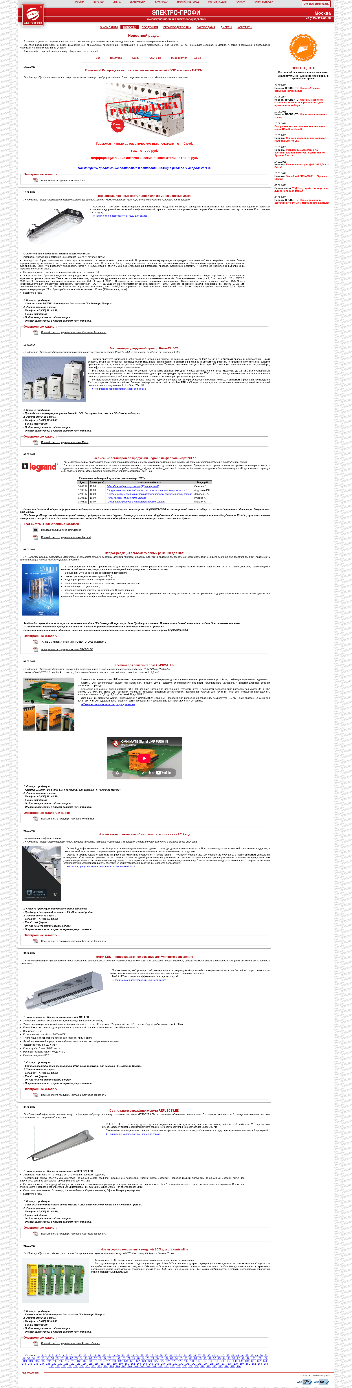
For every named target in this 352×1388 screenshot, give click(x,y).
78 (148, 1358)
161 (126, 1363)
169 (175, 1363)
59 (57, 1358)
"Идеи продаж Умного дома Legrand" (127, 497)
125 (156, 1361)
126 (162, 1361)
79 (153, 1358)
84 (176, 1358)
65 (86, 1358)
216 (238, 1366)
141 (252, 1361)
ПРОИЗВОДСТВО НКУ (177, 27)
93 (219, 1358)
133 (204, 1361)
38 (204, 1355)
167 (163, 1363)
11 (75, 1355)
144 (24, 1363)
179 (235, 1363)
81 (162, 1358)
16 (99, 1355)
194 (105, 1366)
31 (171, 1355)
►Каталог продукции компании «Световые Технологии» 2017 (101, 866)
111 (72, 1361)
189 (75, 1366)
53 (29, 1358)
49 (256, 1355)
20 (118, 1355)
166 (157, 1363)
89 (200, 1358)
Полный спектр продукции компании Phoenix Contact (70, 1343)
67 (95, 1358)
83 (172, 1358)
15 (94, 1355)
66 (91, 1358)
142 (258, 1361)
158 (108, 1363)
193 (99, 1366)
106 (43, 1361)
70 (110, 1358)
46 (242, 1355)
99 (248, 1358)
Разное (197, 58)
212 (214, 1366)
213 (220, 1366)
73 (124, 1358)
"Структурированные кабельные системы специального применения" (146, 490)
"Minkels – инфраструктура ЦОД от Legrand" (133, 486)
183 (260, 1363)
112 (78, 1361)
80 (157, 1358)
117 (108, 1361)
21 (123, 1355)
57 (48, 1358)
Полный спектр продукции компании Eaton (64, 442)
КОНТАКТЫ (245, 27)
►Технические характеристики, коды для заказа (120, 215)
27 (152, 1355)
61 (67, 1358)
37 (199, 1355)
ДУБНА (117, 2)
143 (264, 1361)
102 (265, 1358)
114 (90, 1361)
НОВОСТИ (129, 27)
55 (38, 1358)
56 (43, 1358)
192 (93, 1366)
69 (105, 1358)
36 (194, 1355)
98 (243, 1358)
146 (36, 1363)
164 (145, 1363)
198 (130, 1366)
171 (187, 1363)
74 (129, 1358)
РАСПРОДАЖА (206, 27)
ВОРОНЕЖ (99, 2)
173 (199, 1363)
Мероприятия (179, 58)
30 (166, 1355)
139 (240, 1361)
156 (96, 1363)
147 (42, 1363)
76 (138, 1358)
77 (143, 1358)
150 (60, 1363)
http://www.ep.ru (30, 1373)
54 (33, 1358)
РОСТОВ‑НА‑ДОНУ (217, 2)
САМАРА (240, 2)
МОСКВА (79, 2)
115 (96, 1361)
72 (119, 1358)
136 (222, 1361)
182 (253, 1363)
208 (190, 1366)
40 (214, 1355)
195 (111, 1366)
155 (90, 1363)
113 (84, 1361)
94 (224, 1358)
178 (229, 1363)
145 (30, 1363)
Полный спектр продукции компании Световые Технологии (73, 332)
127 (168, 1361)
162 (132, 1363)
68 (100, 1358)
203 (160, 1366)
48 (252, 1355)
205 (172, 1366)
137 (228, 1361)
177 (223, 1363)
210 (202, 1366)
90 (205, 1358)
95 (229, 1358)
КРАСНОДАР (161, 2)
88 (195, 1358)
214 (226, 1366)
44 (233, 1355)
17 (104, 1355)
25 (142, 1355)
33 (180, 1355)
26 (147, 1355)
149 (54, 1363)
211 (208, 1366)
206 (178, 1366)
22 (128, 1355)
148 (48, 1363)
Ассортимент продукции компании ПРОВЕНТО (67, 649)
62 (71, 1358)
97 (238, 1358)
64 (81, 1358)
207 (184, 1366)
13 (85, 1355)
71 (114, 1358)
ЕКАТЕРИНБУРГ (138, 2)
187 (63, 1366)
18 (109, 1355)
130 (186, 1361)
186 (57, 1366)
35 (190, 1355)
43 (228, 1355)
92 (214, 1358)
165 (151, 1363)
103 (24, 1361)
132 (198, 1361)
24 (137, 1355)
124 (150, 1361)
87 (191, 1358)
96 (234, 1358)
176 (217, 1363)
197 (123, 1366)
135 (216, 1361)
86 (186, 1358)
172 (193, 1363)
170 (181, 1363)
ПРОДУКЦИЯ (150, 27)
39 (209, 1355)
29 (161, 1355)
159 (114, 1363)
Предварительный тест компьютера (61, 529)
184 (266, 1363)
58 (52, 1358)
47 (247, 1355)
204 (166, 1366)
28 (156, 1355)
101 (259, 1358)
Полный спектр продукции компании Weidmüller (67, 818)
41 (218, 1355)
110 (67, 1361)
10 (71, 1355)
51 (266, 1355)
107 (49, 1361)
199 (136, 1366)
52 (24, 1358)
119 (119, 1361)
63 (76, 1358)
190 (81, 1366)
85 (181, 1358)
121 (131, 1361)
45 (237, 1355)
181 (247, 1363)
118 (113, 1361)
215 (232, 1366)
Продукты (116, 58)
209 (196, 1366)
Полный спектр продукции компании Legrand (66, 537)
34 (185, 1355)
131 (192, 1361)
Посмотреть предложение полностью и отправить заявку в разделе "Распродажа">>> (144, 168)
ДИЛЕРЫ (226, 27)
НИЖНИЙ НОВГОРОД (188, 2)
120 (125, 1361)
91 (210, 1358)
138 (234, 1361)
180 (241, 1363)
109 (61, 1361)
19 (113, 1355)
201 (148, 1366)
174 (205, 1363)
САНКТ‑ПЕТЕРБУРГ (264, 2)
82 (167, 1358)
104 (31, 1361)
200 (142, 1366)
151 (66, 1363)
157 (102, 1363)
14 (90, 1355)
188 (69, 1366)
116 (102, 1361)
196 (117, 1366)
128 (174, 1361)
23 (133, 1355)
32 (175, 1355)
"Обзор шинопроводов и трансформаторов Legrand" (136, 501)
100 (253, 1358)
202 (154, 1366)
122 (137, 1361)
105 (37, 1361)
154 (84, 1363)
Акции (135, 58)
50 (261, 1355)
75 (133, 1358)
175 (211, 1363)
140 (246, 1361)
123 (143, 1361)
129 (180, 1361)
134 (210, 1361)
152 (72, 1363)
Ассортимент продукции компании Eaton (63, 180)
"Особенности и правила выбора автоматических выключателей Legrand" (149, 494)
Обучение (155, 58)
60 (62, 1358)
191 (87, 1366)
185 (51, 1366)
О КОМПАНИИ (109, 27)
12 (80, 1355)
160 (120, 1363)
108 (55, 1361)
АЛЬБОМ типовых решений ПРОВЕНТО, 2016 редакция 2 (74, 641)
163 (139, 1363)
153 (78, 1363)
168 (169, 1363)
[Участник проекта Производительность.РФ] (302, 48)
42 (223, 1355)
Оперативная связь (316, 3)
